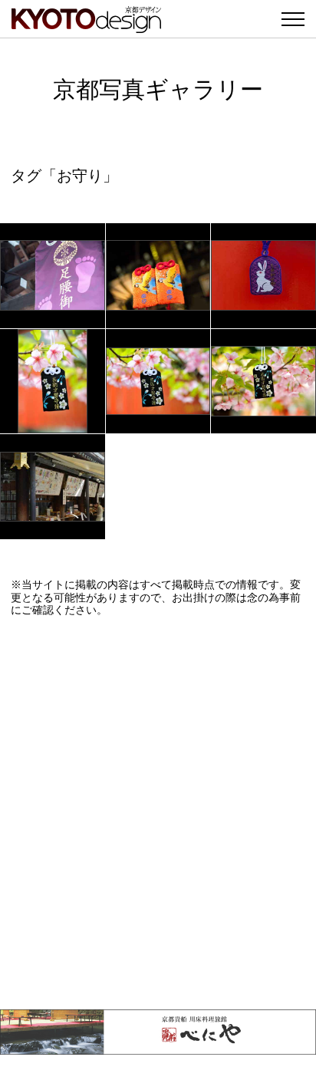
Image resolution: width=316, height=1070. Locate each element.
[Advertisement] (158, 813)
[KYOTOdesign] (86, 24)
